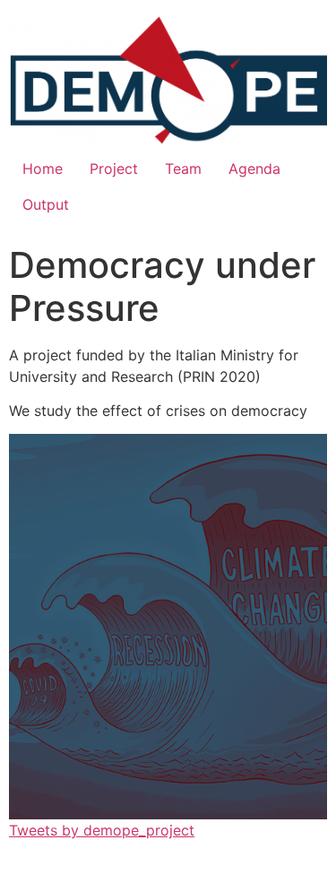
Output (45, 204)
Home (42, 168)
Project (114, 168)
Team (183, 168)
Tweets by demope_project (101, 830)
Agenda (254, 168)
